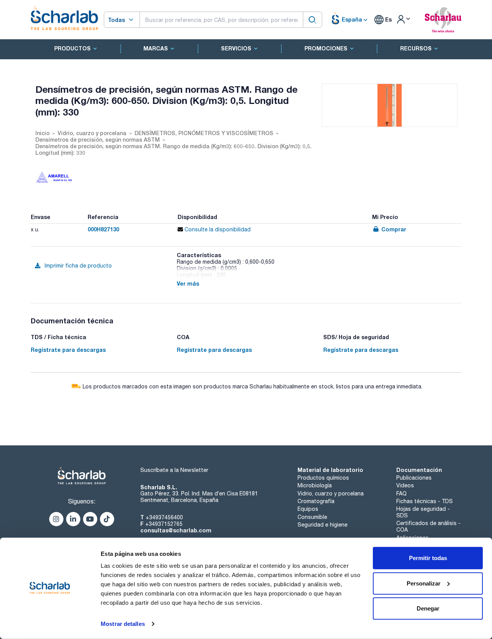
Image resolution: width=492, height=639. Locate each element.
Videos (405, 485)
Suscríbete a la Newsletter (174, 470)
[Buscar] (312, 19)
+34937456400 (164, 517)
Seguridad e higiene (322, 525)
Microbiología (315, 485)
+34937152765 (164, 524)
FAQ (401, 493)
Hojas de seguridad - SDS (423, 512)
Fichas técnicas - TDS (424, 501)
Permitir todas (428, 558)
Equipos (308, 509)
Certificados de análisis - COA (428, 526)
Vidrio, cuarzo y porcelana (331, 493)
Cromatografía (316, 501)
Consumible (312, 517)
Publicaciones (414, 478)
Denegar (428, 608)
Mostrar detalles (123, 624)
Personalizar (423, 583)
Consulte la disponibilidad (217, 229)
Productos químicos (323, 478)
